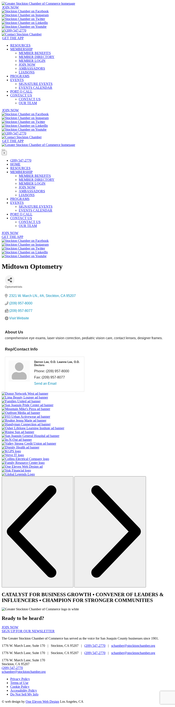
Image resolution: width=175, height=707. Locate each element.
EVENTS (17, 80)
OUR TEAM (28, 103)
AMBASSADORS (32, 68)
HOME (15, 164)
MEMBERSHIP (21, 49)
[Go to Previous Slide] (37, 531)
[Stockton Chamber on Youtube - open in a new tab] (24, 26)
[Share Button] (10, 280)
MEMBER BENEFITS (35, 53)
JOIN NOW (27, 64)
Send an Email (45, 383)
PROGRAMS (19, 76)
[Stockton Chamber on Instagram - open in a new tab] (25, 15)
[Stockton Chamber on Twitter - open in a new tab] (23, 19)
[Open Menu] (3, 149)
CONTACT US (21, 95)
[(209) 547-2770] (14, 30)
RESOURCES (20, 45)
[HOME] (38, 3)
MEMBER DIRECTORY (36, 57)
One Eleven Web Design (42, 701)
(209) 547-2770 (20, 160)
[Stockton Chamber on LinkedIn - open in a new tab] (25, 23)
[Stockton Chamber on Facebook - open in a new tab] (25, 11)
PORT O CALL (21, 91)
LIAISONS (27, 72)
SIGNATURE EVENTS (35, 84)
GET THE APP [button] (13, 38)
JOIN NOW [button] (10, 7)
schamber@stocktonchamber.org (133, 645)
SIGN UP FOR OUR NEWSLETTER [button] (28, 631)
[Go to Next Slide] (110, 531)
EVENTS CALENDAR (35, 87)
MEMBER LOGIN (32, 61)
